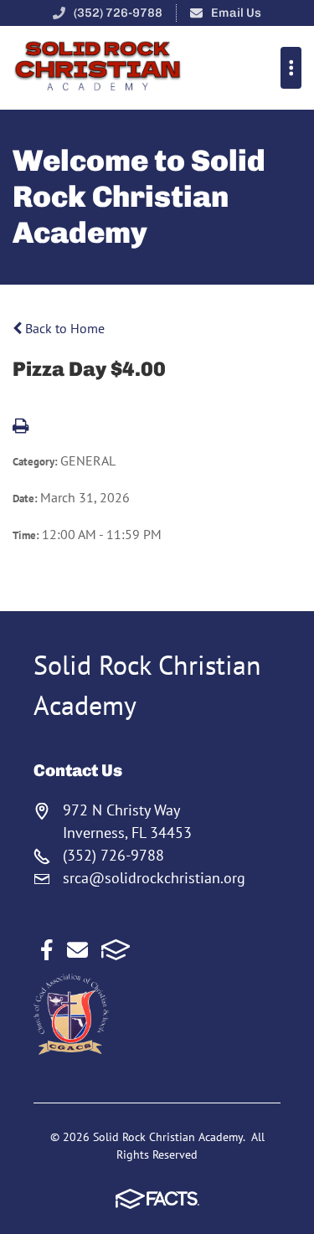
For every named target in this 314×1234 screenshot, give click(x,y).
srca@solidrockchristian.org (154, 877)
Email (77, 949)
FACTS (116, 949)
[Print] (20, 427)
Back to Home (63, 328)
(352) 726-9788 (118, 12)
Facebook (47, 949)
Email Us (236, 12)
